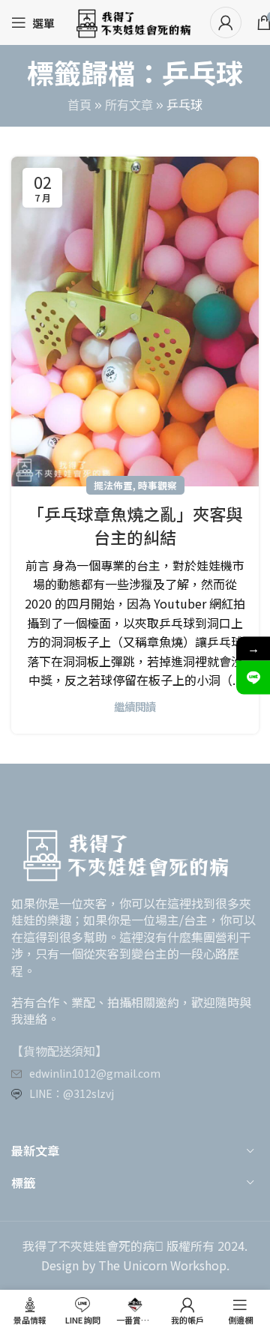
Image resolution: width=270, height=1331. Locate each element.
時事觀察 (157, 485)
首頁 (80, 105)
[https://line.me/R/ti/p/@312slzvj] (253, 678)
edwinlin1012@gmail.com (94, 1073)
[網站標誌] (132, 20)
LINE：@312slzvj (71, 1093)
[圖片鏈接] (123, 851)
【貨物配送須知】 (59, 1051)
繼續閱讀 (135, 706)
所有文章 (129, 105)
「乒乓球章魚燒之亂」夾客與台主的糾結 (135, 525)
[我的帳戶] (225, 22)
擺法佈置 (113, 485)
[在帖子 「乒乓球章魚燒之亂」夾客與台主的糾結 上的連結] (135, 321)
